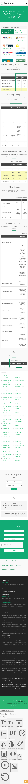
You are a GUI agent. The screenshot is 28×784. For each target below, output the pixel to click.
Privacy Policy (5, 682)
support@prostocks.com (11, 591)
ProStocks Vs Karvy (7, 437)
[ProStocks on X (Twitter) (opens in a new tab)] (11, 705)
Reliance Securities (20, 55)
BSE (13, 678)
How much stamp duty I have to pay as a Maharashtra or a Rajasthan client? (15, 514)
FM (15, 700)
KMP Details (11, 686)
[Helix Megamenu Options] (26, 3)
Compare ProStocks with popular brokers (10, 27)
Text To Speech (13, 759)
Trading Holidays (6, 574)
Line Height (4, 738)
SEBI (22, 700)
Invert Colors (11, 748)
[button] (14, 80)
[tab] (14, 27)
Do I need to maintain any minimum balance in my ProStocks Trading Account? (14, 505)
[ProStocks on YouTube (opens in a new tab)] (15, 705)
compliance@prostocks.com (7, 666)
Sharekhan (20, 40)
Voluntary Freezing (16, 688)
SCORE (3, 670)
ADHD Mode (22, 738)
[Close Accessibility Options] (4, 717)
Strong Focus (4, 759)
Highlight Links (20, 748)
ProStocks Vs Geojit (7, 393)
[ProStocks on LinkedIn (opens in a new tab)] (17, 705)
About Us (4, 561)
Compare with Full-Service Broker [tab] (6, 31)
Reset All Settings (5, 783)
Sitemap (4, 569)
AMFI (11, 700)
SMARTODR (20, 678)
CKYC (9, 688)
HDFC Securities (7, 54)
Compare (14, 489)
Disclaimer (12, 682)
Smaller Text (11, 723)
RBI (8, 700)
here (9, 635)
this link (15, 638)
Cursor (20, 759)
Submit (14, 550)
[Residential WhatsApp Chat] (13, 705)
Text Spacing (19, 724)
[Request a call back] (26, 781)
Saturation (3, 748)
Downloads (18, 565)
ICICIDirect (7, 40)
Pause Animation (5, 771)
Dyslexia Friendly (12, 733)
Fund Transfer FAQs (7, 565)
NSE (10, 678)
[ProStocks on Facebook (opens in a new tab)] (10, 705)
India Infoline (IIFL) (7, 48)
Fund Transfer (13, 561)
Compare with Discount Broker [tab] (19, 31)
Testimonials (12, 569)
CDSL (25, 678)
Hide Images (14, 771)
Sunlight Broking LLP (6, 594)
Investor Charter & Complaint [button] (13, 684)
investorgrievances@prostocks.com (9, 680)
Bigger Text (3, 723)
